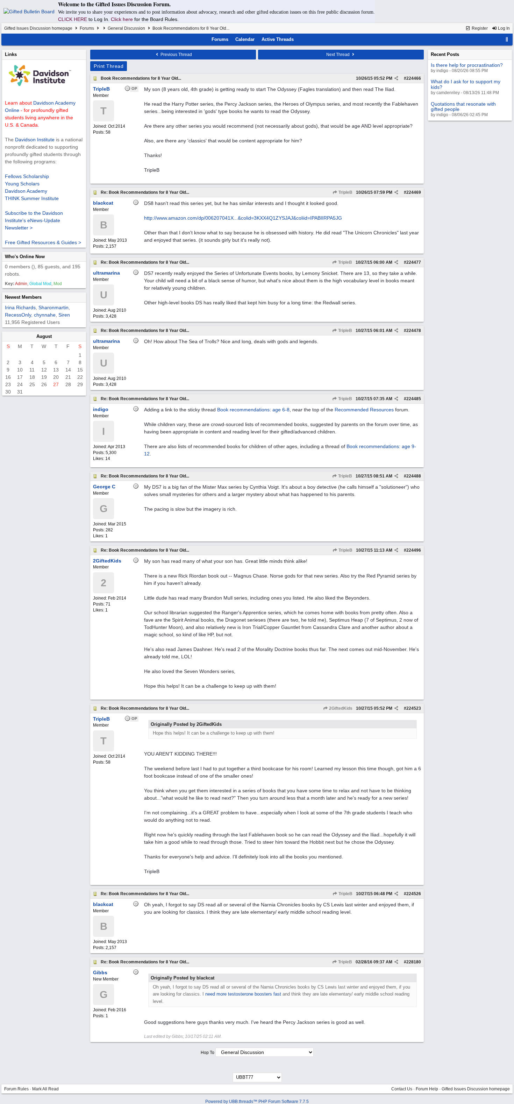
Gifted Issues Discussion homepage (38, 28)
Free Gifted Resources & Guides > (43, 242)
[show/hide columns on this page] (507, 39)
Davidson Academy (26, 191)
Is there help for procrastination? (467, 65)
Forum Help (427, 1089)
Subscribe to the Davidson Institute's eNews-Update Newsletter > (34, 220)
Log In (503, 28)
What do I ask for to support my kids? (465, 84)
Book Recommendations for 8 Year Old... (141, 78)
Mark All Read (45, 1089)
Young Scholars (22, 183)
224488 (413, 476)
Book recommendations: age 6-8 (253, 409)
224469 (413, 192)
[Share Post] (396, 78)
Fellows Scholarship (27, 176)
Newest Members (23, 297)
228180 (413, 962)
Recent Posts (445, 54)
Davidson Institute (35, 139)
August (44, 336)
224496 (413, 550)
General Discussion (126, 28)
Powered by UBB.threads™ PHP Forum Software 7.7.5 (257, 1101)
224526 (413, 893)
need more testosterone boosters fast (243, 994)
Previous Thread (175, 54)
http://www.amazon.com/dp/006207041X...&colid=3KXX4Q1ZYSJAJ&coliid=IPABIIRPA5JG (243, 218)
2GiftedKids (340, 708)
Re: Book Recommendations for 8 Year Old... (145, 192)
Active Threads (278, 39)
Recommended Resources (364, 409)
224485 (413, 398)
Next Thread (338, 54)
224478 (413, 330)
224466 (413, 78)
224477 (413, 262)
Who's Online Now (25, 256)
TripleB (344, 192)
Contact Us (401, 1089)
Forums (87, 28)
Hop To (207, 1052)
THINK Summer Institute (32, 198)
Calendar (245, 39)
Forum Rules (16, 1089)
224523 (413, 708)
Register (479, 28)
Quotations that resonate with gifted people (463, 106)
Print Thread (108, 66)
